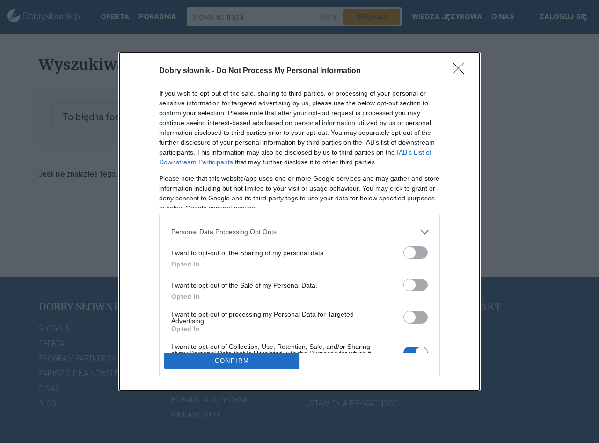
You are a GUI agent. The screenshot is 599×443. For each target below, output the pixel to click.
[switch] (415, 252)
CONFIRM (232, 360)
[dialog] (299, 222)
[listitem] (299, 232)
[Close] (461, 71)
